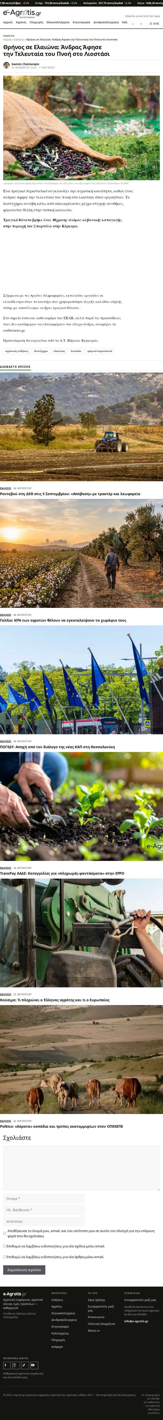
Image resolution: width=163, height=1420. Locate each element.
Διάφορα (57, 1347)
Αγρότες (21, 22)
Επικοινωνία (96, 1317)
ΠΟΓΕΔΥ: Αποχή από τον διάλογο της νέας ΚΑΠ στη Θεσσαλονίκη (57, 746)
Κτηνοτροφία (81, 22)
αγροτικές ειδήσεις (16, 351)
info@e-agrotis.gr (136, 1321)
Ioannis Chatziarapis (25, 64)
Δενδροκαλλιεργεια (106, 22)
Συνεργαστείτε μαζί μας (101, 1308)
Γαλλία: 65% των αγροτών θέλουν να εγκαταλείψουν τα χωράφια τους (63, 620)
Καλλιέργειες (60, 1333)
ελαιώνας (59, 351)
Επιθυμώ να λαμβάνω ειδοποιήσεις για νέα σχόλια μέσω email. (56, 1246)
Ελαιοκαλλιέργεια (58, 22)
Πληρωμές (36, 22)
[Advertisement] (81, 261)
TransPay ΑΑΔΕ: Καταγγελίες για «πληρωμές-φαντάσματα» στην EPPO (62, 873)
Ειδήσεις (9, 35)
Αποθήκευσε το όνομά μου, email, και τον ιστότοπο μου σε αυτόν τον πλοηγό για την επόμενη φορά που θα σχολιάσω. (81, 1233)
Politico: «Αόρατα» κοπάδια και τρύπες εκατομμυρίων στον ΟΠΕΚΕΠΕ (61, 1126)
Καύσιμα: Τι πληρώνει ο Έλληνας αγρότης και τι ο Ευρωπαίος (55, 1000)
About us (94, 1330)
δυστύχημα (41, 351)
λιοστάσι (76, 351)
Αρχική (8, 22)
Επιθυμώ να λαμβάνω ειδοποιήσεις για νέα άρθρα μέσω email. (55, 1257)
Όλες (154, 23)
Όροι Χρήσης (96, 1300)
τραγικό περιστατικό (99, 351)
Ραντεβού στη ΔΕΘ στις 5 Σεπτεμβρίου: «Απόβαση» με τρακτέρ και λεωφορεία (70, 493)
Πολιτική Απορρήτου (101, 1324)
